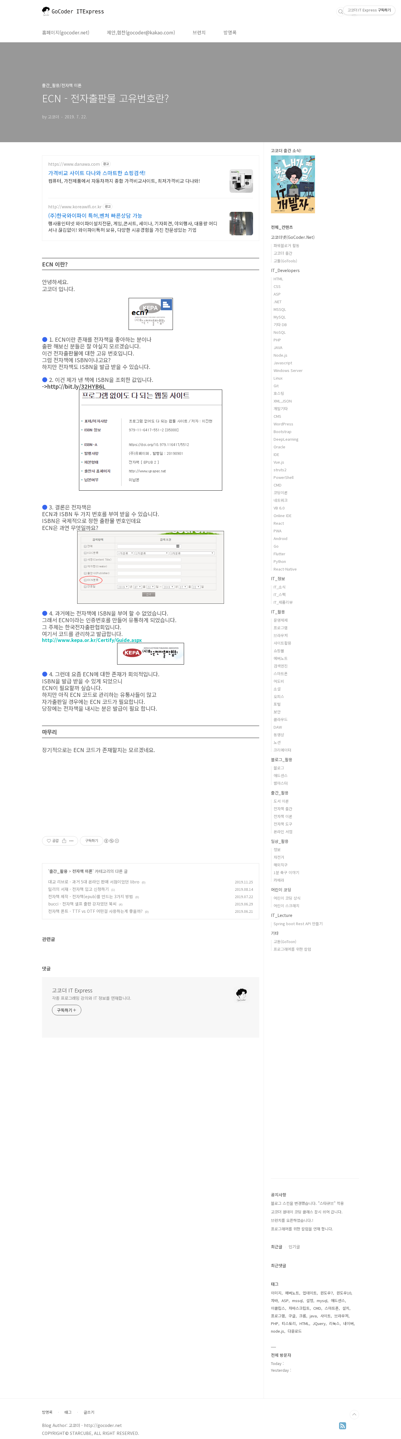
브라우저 (281, 635)
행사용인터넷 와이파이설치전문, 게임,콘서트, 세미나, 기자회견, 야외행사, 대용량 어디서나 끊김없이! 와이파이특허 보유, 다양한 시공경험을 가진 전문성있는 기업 (133, 226)
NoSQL (280, 332)
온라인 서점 (283, 831)
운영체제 (281, 620)
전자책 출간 (283, 808)
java (313, 1316)
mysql (322, 1300)
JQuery (319, 1323)
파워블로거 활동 (286, 245)
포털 (277, 704)
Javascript (283, 362)
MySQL (280, 317)
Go (276, 546)
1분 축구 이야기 (286, 872)
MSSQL (280, 309)
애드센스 (281, 775)
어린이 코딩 (281, 890)
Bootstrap (283, 431)
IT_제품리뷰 (283, 602)
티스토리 (289, 1323)
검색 (340, 11)
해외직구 (281, 865)
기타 (275, 933)
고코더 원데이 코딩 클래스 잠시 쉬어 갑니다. (307, 1212)
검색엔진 (281, 666)
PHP (277, 340)
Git (276, 385)
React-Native (285, 569)
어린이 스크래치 (286, 905)
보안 (277, 712)
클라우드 (281, 719)
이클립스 (278, 1308)
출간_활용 (58, 871)
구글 (292, 1316)
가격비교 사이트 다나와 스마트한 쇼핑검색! (97, 172)
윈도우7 (326, 1293)
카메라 (279, 880)
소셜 (277, 689)
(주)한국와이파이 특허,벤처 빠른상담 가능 (95, 215)
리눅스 (334, 1323)
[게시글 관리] (71, 840)
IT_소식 (280, 587)
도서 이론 (281, 801)
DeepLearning (286, 439)
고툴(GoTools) (285, 261)
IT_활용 (278, 612)
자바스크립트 (299, 1308)
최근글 (276, 1247)
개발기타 (281, 408)
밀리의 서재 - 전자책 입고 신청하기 (78, 889)
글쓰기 (89, 1412)
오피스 (279, 696)
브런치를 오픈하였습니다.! (292, 1220)
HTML (278, 278)
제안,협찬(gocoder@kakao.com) (141, 32)
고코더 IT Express (72, 990)
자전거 (279, 857)
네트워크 (281, 500)
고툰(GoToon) (285, 941)
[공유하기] (64, 840)
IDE (276, 454)
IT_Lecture (281, 915)
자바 (274, 1300)
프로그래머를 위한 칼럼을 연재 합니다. (302, 1229)
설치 (345, 1308)
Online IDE (283, 515)
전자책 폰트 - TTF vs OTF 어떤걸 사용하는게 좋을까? (95, 911)
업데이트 (310, 1293)
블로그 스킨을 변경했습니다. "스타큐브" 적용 (307, 1203)
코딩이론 (281, 492)
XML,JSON (283, 401)
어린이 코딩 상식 (287, 898)
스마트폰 (281, 673)
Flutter (279, 553)
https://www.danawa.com (74, 164)
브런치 (199, 32)
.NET (278, 301)
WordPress (283, 424)
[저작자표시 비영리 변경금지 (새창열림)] (111, 840)
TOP (354, 1414)
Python (280, 561)
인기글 (294, 1247)
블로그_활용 (281, 759)
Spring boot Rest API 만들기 (298, 923)
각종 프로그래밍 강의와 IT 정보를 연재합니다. (91, 998)
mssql (297, 1300)
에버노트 (281, 658)
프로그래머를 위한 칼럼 (292, 949)
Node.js (280, 355)
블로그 (279, 768)
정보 (277, 849)
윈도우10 (343, 1293)
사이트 (325, 1316)
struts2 (280, 469)
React (279, 523)
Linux (278, 378)
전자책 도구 (283, 824)
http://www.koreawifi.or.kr (75, 206)
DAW (278, 727)
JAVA (278, 347)
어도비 (279, 681)
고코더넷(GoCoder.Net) (293, 237)
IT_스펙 (280, 594)
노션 (277, 742)
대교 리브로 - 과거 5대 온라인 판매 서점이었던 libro (93, 882)
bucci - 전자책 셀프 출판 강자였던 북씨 (82, 904)
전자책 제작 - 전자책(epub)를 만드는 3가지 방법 (90, 896)
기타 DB (280, 324)
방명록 (230, 32)
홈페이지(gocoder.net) (65, 32)
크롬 (302, 1316)
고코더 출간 (283, 253)
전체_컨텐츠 (282, 227)
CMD (278, 485)
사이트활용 (282, 643)
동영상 (279, 734)
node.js (277, 1331)
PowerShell (284, 477)
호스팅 (279, 393)
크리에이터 (282, 750)
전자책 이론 (82, 871)
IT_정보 (278, 578)
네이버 (348, 1323)
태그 (68, 1412)
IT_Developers (285, 270)
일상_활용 (280, 841)
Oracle (279, 447)
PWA (278, 531)
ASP (277, 294)
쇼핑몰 (279, 650)
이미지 (276, 1293)
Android (280, 538)
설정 (309, 1300)
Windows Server (288, 370)
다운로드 (295, 1331)
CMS (277, 416)
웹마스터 (281, 783)
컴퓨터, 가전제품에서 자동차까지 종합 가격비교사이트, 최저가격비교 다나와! (124, 180)
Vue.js (279, 462)
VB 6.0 (279, 508)
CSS (277, 286)
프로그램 (281, 627)
